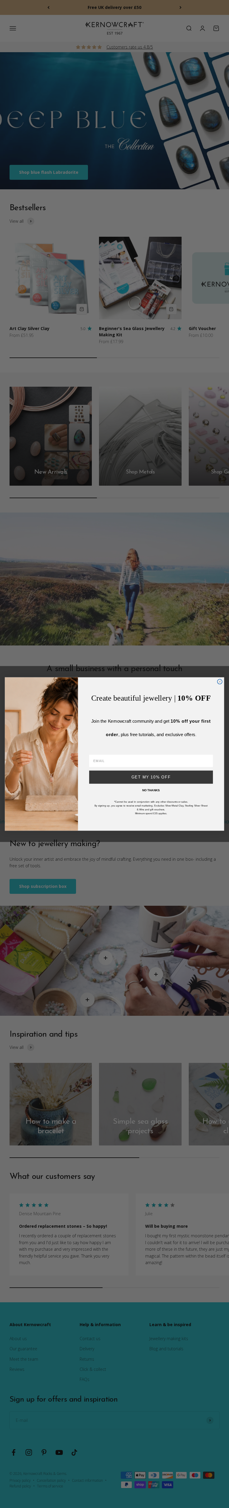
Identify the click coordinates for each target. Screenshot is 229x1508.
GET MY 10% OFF (151, 777)
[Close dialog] (219, 681)
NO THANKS (151, 790)
